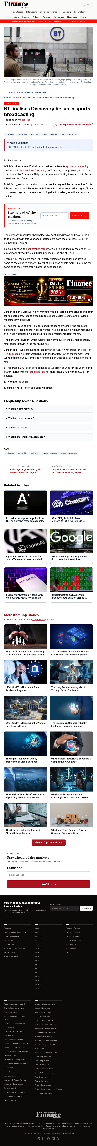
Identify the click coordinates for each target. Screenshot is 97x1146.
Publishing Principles (43, 1057)
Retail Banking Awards (43, 1093)
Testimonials (71, 944)
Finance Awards (10, 1100)
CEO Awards (9, 1027)
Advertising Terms (11, 956)
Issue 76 (38, 964)
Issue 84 (38, 932)
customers (10, 134)
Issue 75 (38, 969)
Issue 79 (38, 952)
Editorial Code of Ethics (44, 1069)
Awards (46, 17)
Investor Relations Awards (45, 1004)
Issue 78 (38, 956)
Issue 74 (38, 973)
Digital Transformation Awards (16, 1052)
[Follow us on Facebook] (48, 1138)
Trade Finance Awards (44, 1036)
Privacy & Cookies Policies (14, 948)
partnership (22, 134)
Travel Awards (40, 1049)
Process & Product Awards (45, 1024)
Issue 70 (38, 989)
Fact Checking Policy (43, 1077)
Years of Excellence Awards (46, 1053)
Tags (73, 1133)
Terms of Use (9, 952)
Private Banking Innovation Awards (48, 1089)
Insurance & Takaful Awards (15, 1080)
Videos (36, 17)
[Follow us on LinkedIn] (53, 1138)
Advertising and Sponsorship (15, 932)
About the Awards (73, 928)
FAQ (67, 952)
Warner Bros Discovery (33, 170)
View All (38, 993)
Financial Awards (41, 1081)
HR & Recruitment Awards (45, 1032)
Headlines (72, 17)
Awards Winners (72, 936)
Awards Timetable (73, 932)
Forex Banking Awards (12, 1072)
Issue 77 (38, 960)
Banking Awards (10, 1088)
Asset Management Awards (15, 1004)
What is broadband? (19, 427)
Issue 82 (38, 940)
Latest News (9, 944)
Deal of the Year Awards (13, 1039)
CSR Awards (9, 1035)
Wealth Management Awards (46, 1044)
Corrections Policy (42, 1065)
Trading (25, 17)
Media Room (71, 948)
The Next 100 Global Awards (46, 1040)
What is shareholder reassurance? (26, 437)
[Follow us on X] (58, 1138)
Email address (55, 904)
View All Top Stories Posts (49, 842)
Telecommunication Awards (46, 1028)
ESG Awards (9, 1068)
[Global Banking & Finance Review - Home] (25, 5)
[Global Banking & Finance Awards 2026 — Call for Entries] (48, 291)
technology (35, 134)
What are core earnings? (21, 418)
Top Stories (17, 12)
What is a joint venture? (20, 409)
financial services (50, 134)
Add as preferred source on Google (74, 125)
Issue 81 (38, 944)
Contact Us (8, 940)
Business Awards (10, 1012)
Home (7, 98)
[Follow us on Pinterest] (39, 1138)
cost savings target (37, 249)
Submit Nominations (73, 940)
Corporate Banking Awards (14, 1048)
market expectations (36, 372)
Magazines (58, 17)
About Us (7, 928)
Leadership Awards (42, 1008)
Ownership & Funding (43, 1061)
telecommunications (69, 134)
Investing (14, 17)
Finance (56, 12)
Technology (80, 12)
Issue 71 (38, 985)
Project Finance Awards (44, 1020)
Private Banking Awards (44, 1085)
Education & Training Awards (15, 1060)
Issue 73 (38, 977)
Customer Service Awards (14, 1031)
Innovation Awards (11, 1076)
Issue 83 (38, 936)
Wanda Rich (24, 120)
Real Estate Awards (42, 1016)
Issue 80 (38, 948)
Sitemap (66, 1133)
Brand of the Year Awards (14, 1008)
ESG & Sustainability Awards (15, 1064)
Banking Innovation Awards (14, 1092)
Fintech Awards (10, 1056)
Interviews (31, 12)
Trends (84, 17)
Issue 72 (38, 981)
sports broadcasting (77, 166)
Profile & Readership (12, 936)
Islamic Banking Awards (44, 1012)
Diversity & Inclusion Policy (45, 1073)
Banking (67, 12)
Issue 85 (38, 928)
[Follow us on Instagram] (43, 1138)
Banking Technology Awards (15, 1023)
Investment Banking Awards (14, 1084)
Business (44, 12)
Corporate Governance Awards (16, 1043)
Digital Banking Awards (13, 1096)
